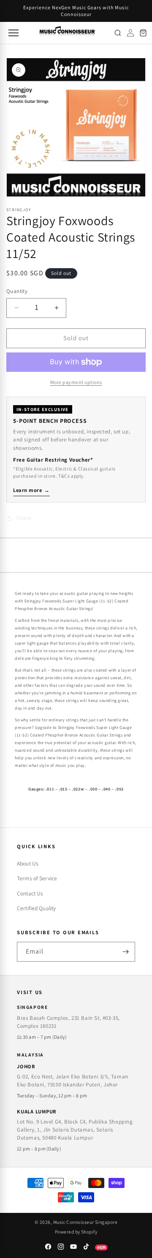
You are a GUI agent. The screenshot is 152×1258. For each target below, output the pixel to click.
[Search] (118, 33)
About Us (27, 863)
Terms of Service (37, 878)
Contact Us (30, 893)
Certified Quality (36, 908)
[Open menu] (12, 32)
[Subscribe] (125, 952)
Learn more (31, 490)
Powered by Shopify (76, 1231)
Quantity (16, 291)
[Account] (130, 33)
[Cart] (143, 33)
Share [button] (24, 517)
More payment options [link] (76, 382)
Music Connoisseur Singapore (85, 1222)
